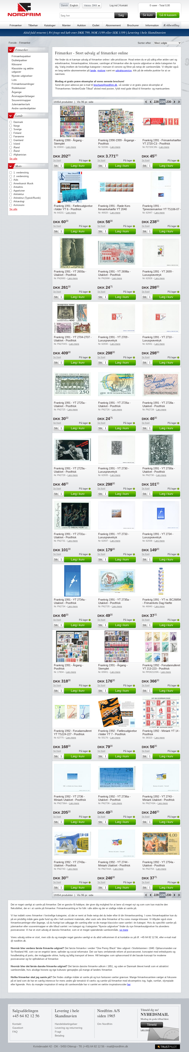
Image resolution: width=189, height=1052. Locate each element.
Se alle (13, 158)
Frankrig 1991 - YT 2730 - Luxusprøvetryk (113, 470)
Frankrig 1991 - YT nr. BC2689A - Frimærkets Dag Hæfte (161, 601)
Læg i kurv (78, 165)
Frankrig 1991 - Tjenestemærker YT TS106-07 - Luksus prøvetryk (161, 209)
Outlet (95, 25)
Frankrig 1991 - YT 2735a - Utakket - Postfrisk (114, 601)
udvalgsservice (124, 70)
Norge (16, 125)
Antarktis (18, 187)
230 (168, 101)
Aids (15, 179)
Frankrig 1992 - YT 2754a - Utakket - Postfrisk (158, 863)
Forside (13, 42)
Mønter (66, 25)
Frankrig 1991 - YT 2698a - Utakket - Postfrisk (114, 273)
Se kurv (148, 15)
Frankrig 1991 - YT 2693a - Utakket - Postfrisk (70, 273)
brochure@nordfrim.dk (105, 85)
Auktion (81, 25)
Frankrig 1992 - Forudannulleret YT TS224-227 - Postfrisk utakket (73, 734)
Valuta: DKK (90, 5)
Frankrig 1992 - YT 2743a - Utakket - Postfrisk (70, 863)
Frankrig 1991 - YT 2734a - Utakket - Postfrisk (70, 601)
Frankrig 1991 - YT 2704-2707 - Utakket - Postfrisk (73, 339)
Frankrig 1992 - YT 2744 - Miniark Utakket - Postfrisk (114, 863)
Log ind (113, 5)
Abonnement (113, 25)
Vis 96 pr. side (85, 101)
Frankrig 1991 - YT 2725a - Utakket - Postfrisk (70, 404)
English (74, 5)
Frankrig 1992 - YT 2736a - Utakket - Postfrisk (114, 798)
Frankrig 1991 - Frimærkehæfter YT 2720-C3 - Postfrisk (161, 142)
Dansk (64, 5)
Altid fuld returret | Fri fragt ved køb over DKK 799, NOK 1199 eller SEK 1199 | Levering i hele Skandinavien (94, 32)
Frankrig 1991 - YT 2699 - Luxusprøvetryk (157, 273)
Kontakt (123, 5)
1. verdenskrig (21, 172)
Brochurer (133, 25)
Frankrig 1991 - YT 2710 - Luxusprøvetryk (157, 339)
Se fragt (57, 160)
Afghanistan (19, 154)
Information (152, 25)
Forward (174, 102)
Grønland (18, 140)
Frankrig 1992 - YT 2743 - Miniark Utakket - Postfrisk (158, 798)
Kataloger (50, 25)
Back (150, 102)
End (179, 102)
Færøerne (18, 136)
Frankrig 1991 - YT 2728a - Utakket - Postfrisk (158, 404)
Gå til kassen (167, 15)
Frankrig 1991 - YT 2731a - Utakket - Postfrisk (70, 535)
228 (156, 101)
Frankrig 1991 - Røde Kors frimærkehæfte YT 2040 (114, 207)
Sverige (17, 129)
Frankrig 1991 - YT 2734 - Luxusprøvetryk (157, 535)
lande (93, 70)
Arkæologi (18, 201)
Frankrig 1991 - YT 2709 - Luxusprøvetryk (113, 339)
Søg (121, 15)
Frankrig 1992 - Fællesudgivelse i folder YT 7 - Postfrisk (117, 732)
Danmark (18, 122)
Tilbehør (33, 25)
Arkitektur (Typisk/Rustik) (27, 197)
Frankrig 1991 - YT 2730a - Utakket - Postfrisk (158, 470)
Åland (16, 147)
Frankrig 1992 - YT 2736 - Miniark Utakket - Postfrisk (70, 798)
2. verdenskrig (21, 176)
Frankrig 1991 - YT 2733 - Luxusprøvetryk (113, 535)
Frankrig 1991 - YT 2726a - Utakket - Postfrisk (114, 404)
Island (16, 143)
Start (146, 102)
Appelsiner (19, 190)
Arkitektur (18, 194)
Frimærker (16, 25)
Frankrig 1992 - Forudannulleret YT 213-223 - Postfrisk (161, 667)
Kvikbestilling (171, 25)
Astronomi (18, 205)
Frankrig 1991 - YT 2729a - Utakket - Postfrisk (70, 470)
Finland (17, 133)
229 (162, 101)
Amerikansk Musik (23, 183)
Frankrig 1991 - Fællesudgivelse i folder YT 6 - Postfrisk (73, 207)
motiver (101, 70)
